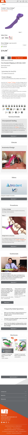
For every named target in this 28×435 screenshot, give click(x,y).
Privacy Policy (9, 427)
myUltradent (9, 433)
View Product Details (5, 65)
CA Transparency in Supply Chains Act (8, 431)
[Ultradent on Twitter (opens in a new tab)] (8, 422)
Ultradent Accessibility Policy (17, 433)
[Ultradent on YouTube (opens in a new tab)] (4, 422)
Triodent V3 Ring (11, 82)
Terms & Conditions (20, 429)
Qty (6, 55)
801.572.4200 (4, 415)
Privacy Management (16, 427)
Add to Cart (20, 57)
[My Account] (23, 1)
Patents (17, 431)
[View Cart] (20, 1)
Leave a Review (4, 10)
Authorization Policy (22, 431)
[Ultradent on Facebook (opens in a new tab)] (2, 422)
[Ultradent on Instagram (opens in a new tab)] (6, 422)
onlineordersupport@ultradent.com (9, 417)
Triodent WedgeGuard (20, 239)
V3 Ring (16, 127)
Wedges (4, 4)
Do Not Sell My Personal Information (10, 429)
